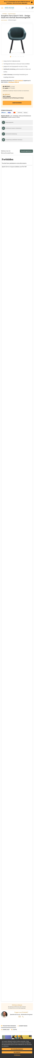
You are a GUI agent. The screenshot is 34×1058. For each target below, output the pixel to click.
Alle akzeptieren (17, 1052)
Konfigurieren (17, 103)
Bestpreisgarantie (9, 122)
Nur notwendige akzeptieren (17, 1049)
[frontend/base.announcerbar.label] (31, 2)
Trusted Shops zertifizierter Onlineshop (14, 139)
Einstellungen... (17, 1055)
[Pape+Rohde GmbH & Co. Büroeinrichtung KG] (7, 8)
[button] (29, 8)
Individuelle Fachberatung (11, 133)
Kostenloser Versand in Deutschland (13, 128)
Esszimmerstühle (11, 13)
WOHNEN (4, 13)
